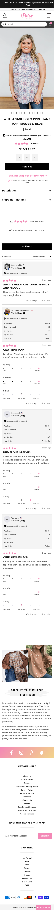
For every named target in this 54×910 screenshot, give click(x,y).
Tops (27, 864)
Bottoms (27, 871)
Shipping (27, 796)
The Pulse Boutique (33, 907)
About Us (27, 776)
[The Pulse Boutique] (27, 16)
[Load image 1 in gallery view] (27, 68)
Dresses (27, 868)
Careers (27, 783)
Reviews (27, 803)
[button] (27, 143)
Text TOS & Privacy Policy (27, 786)
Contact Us (27, 800)
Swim (27, 861)
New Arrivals (27, 857)
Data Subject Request (27, 807)
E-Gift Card (27, 881)
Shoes (27, 875)
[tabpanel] (27, 68)
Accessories (27, 878)
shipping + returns (14, 199)
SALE (27, 885)
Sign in (9, 180)
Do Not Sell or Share (27, 810)
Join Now (45, 835)
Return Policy (27, 779)
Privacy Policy (27, 789)
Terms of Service (27, 793)
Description (9, 190)
